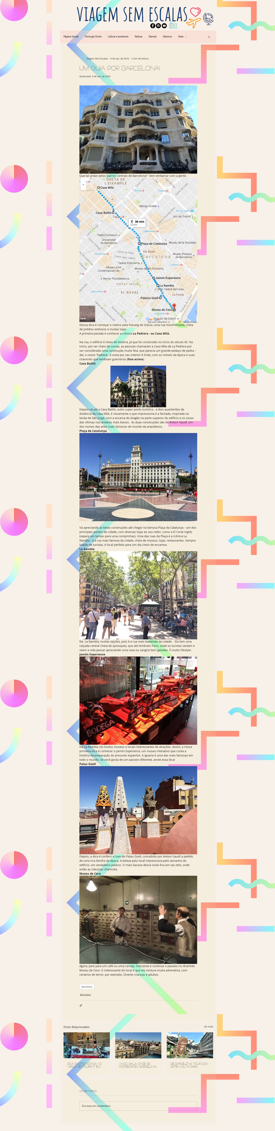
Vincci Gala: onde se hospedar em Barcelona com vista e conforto (137, 1065)
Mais (180, 37)
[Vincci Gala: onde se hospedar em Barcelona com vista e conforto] (138, 1045)
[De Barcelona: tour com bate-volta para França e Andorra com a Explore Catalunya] (190, 1045)
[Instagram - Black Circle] (158, 25)
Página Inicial (71, 37)
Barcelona (85, 994)
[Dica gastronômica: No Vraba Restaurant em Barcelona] (86, 1045)
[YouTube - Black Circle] (164, 25)
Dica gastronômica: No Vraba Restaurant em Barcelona (84, 1065)
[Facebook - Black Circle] (152, 25)
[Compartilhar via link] (80, 1005)
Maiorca (167, 37)
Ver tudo (208, 1026)
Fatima (138, 37)
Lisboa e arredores (118, 37)
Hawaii (152, 37)
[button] (209, 37)
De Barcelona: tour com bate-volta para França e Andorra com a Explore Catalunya (190, 1065)
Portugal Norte (93, 37)
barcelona (86, 986)
